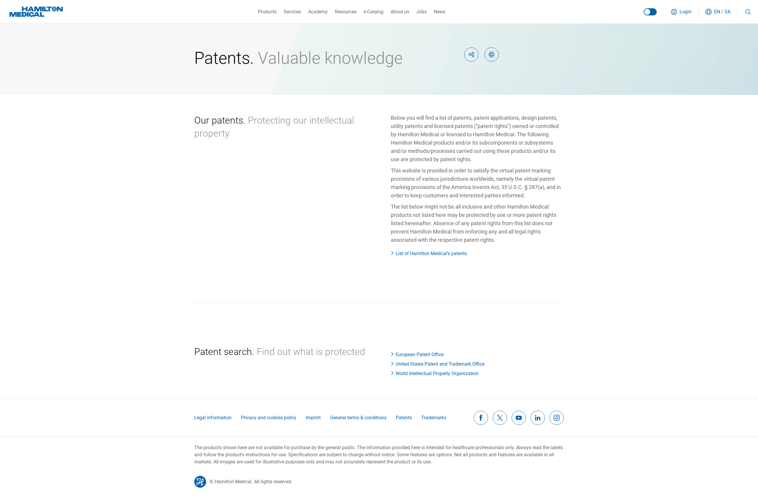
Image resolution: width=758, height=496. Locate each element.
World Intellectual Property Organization (437, 373)
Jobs (421, 12)
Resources (345, 12)
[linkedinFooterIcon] (538, 418)
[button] (681, 12)
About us (400, 12)
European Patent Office (420, 354)
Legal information (213, 417)
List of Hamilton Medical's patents (431, 253)
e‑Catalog (373, 12)
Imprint (313, 417)
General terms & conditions (358, 417)
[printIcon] (491, 54)
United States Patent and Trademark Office (440, 364)
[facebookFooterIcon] (481, 418)
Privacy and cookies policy (268, 417)
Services (292, 12)
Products (267, 12)
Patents (404, 417)
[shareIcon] (471, 54)
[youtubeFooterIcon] (519, 418)
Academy (318, 12)
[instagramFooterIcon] (557, 418)
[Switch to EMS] (650, 12)
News (439, 12)
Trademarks (433, 417)
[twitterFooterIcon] (500, 418)
